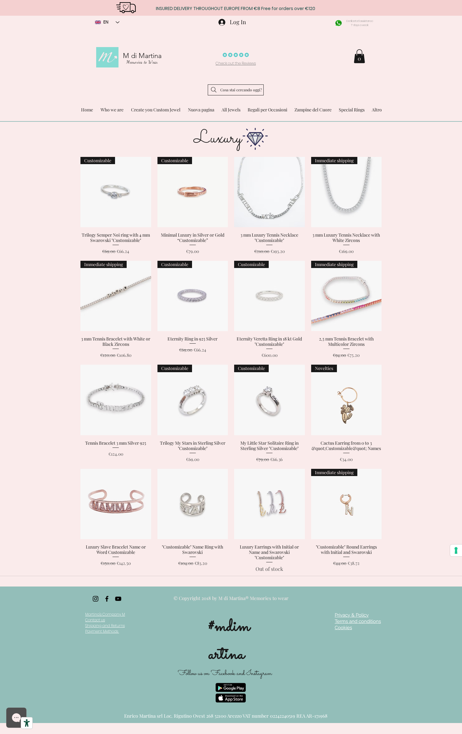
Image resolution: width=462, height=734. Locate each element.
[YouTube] (118, 599)
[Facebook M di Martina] (107, 599)
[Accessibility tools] (27, 723)
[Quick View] (269, 192)
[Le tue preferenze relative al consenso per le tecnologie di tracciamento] (456, 550)
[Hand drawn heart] (126, 7)
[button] (359, 56)
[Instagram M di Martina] (95, 599)
